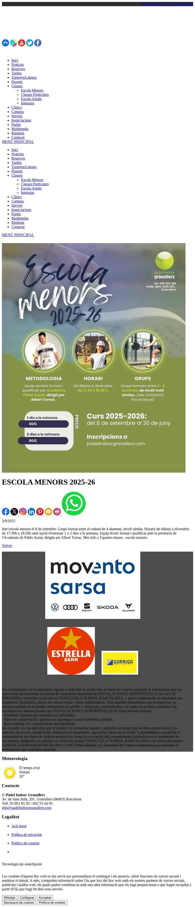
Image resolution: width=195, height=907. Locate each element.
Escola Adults (31, 188)
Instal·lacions (21, 210)
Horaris (17, 171)
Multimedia (20, 218)
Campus (17, 201)
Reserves (18, 158)
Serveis (16, 205)
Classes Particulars (35, 184)
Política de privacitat (26, 835)
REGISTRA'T (153, 4)
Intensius (27, 193)
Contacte (18, 227)
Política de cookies (25, 843)
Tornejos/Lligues (24, 167)
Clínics (16, 197)
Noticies (17, 154)
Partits (16, 214)
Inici (14, 150)
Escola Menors (32, 180)
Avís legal (18, 826)
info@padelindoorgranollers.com (26, 808)
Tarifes (16, 163)
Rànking (17, 223)
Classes (17, 175)
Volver (7, 546)
